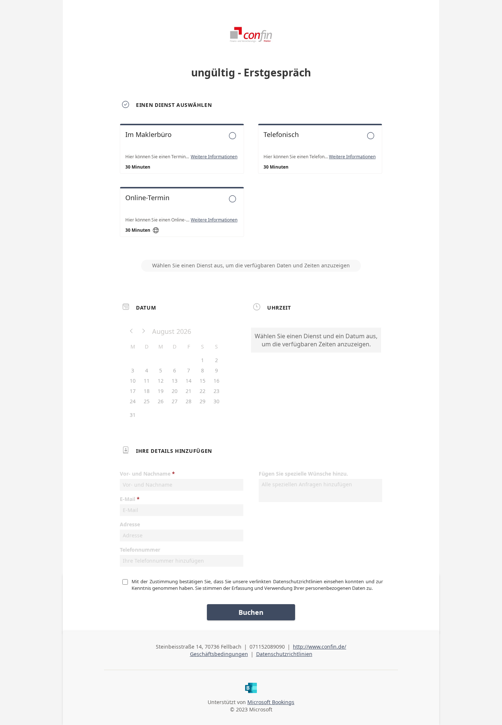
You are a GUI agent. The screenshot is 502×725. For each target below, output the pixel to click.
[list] (251, 187)
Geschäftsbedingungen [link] (219, 653)
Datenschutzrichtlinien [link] (284, 653)
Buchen (251, 612)
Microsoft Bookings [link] (270, 702)
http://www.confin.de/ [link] (319, 646)
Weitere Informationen (214, 156)
